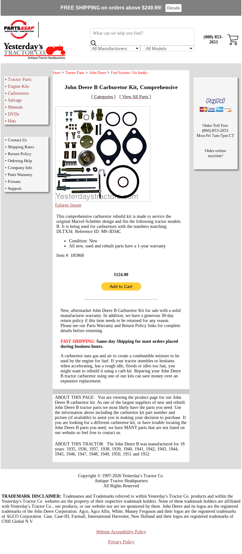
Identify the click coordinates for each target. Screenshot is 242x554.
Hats (12, 121)
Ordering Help (20, 160)
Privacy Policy (121, 542)
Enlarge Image (68, 205)
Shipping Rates (21, 146)
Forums (14, 181)
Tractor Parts (19, 79)
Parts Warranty (20, 174)
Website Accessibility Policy (121, 531)
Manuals (15, 107)
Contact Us (17, 140)
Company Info (20, 167)
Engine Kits (18, 86)
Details (173, 8)
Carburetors (18, 93)
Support (14, 188)
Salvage (15, 100)
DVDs (13, 114)
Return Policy (20, 153)
